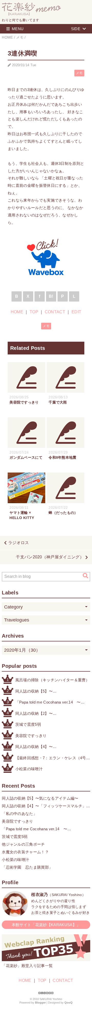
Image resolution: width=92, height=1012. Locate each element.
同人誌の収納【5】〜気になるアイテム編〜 (34, 691)
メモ (79, 73)
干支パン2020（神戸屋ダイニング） (50, 557)
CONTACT (55, 312)
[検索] (85, 575)
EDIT (76, 312)
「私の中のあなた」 (19, 813)
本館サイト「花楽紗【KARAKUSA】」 (46, 925)
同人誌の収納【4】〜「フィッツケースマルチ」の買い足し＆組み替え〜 (50, 747)
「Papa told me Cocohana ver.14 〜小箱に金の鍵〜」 (48, 702)
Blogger (40, 1002)
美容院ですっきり (31, 735)
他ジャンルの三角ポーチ (23, 844)
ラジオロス (18, 542)
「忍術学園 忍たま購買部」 (27, 867)
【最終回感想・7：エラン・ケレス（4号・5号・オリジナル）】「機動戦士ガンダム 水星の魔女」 (52, 758)
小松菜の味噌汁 (29, 769)
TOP (34, 312)
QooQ (68, 1002)
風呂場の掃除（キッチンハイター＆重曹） (52, 680)
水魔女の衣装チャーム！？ (25, 852)
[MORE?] (15, 914)
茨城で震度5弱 (28, 724)
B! (51, 296)
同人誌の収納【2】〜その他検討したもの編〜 (37, 714)
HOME (17, 312)
